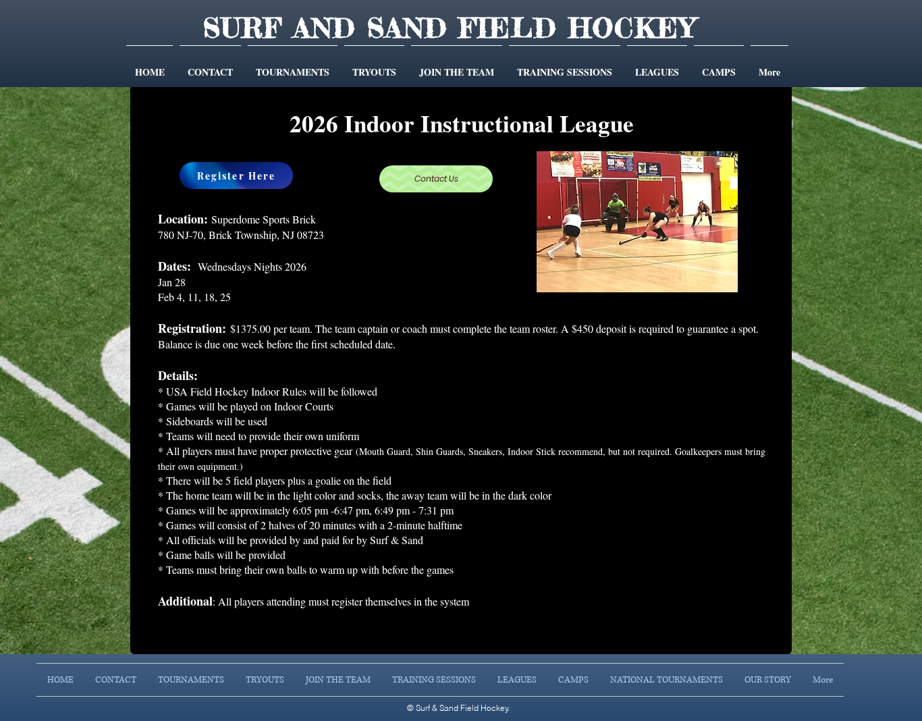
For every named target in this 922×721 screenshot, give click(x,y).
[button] (292, 66)
